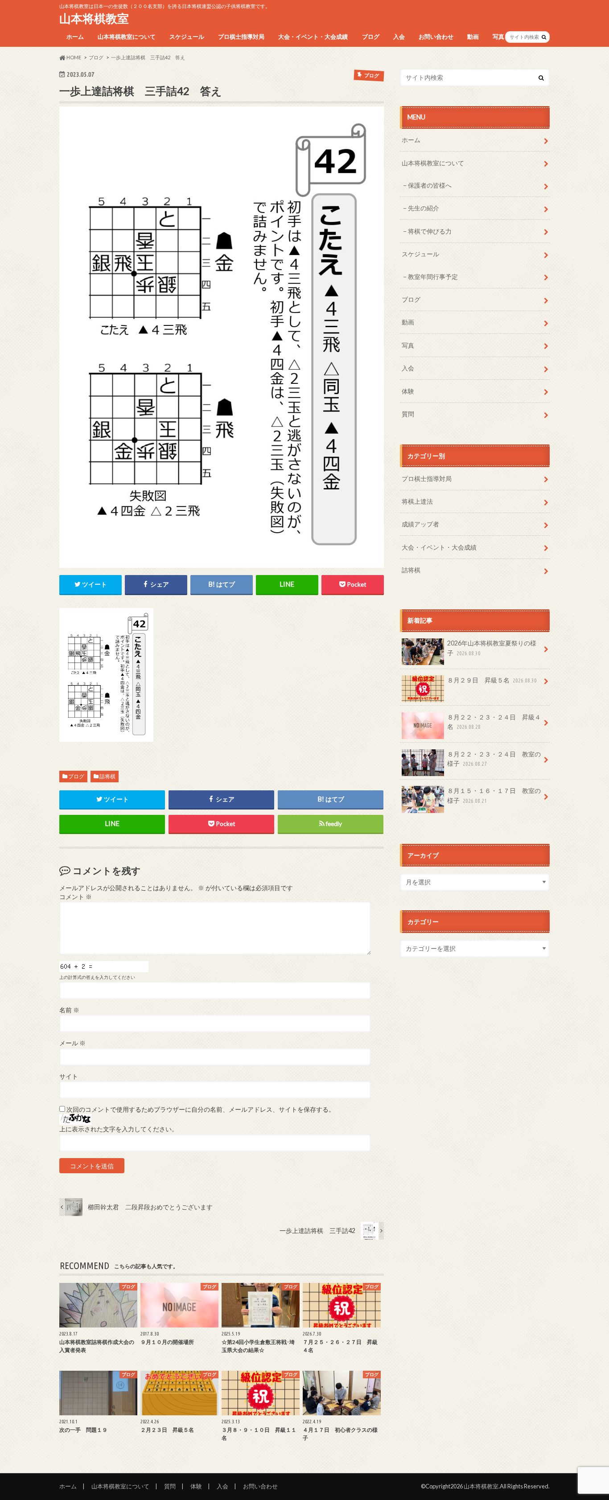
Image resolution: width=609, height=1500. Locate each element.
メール (72, 1043)
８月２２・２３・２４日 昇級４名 (494, 722)
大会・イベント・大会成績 (313, 36)
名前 (69, 1010)
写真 (498, 36)
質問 (408, 414)
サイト (68, 1076)
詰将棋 (107, 776)
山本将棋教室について (127, 36)
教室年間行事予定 (433, 276)
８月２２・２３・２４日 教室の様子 (494, 759)
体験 (408, 391)
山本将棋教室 (94, 18)
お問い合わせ (436, 36)
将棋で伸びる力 (430, 231)
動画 (473, 36)
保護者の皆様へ (430, 185)
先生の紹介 (423, 208)
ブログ (370, 36)
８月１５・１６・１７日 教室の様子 (494, 795)
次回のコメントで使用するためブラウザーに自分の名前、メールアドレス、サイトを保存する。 (200, 1109)
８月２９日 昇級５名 (492, 680)
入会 (399, 36)
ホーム (75, 36)
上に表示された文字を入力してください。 (118, 1129)
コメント (75, 896)
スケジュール (186, 36)
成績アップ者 (420, 524)
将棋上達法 (417, 501)
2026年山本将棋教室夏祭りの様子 (491, 648)
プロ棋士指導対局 (241, 36)
